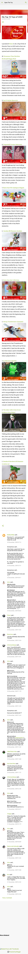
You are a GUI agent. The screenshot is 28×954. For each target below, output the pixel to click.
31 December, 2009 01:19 (14, 824)
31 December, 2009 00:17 (14, 809)
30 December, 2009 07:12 (14, 542)
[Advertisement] (14, 917)
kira (8, 874)
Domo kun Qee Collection (11, 280)
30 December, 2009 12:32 (14, 747)
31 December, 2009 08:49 (14, 841)
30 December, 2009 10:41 (14, 656)
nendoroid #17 (19, 737)
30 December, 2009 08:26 (14, 610)
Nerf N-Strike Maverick (10, 100)
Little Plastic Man (12, 751)
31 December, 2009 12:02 (14, 858)
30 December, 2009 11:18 (14, 691)
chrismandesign (11, 645)
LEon (8, 582)
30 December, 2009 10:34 (14, 640)
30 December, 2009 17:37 (14, 772)
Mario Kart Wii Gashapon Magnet (13, 187)
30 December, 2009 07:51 (14, 565)
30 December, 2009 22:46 (14, 788)
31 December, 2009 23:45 (14, 894)
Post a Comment (7, 898)
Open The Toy (8, 2)
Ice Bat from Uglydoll (9, 361)
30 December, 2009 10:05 (14, 629)
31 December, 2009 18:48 (14, 870)
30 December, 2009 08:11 (14, 577)
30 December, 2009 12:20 (14, 706)
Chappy (9, 813)
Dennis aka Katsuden (13, 846)
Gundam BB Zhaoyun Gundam (12, 231)
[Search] (26, 2)
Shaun (11, 44)
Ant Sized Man (11, 763)
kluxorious (10, 634)
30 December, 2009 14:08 (14, 759)
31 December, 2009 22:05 (14, 882)
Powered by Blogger (15, 952)
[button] (3, 22)
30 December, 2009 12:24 (14, 715)
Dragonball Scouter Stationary (12, 144)
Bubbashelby (10, 534)
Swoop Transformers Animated (13, 321)
